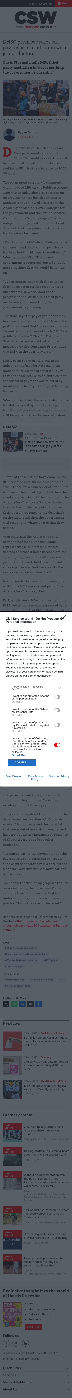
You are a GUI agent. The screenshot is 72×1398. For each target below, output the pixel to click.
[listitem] (36, 688)
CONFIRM (22, 762)
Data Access (35, 776)
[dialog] (36, 699)
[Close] (64, 619)
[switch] (57, 697)
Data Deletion (14, 776)
